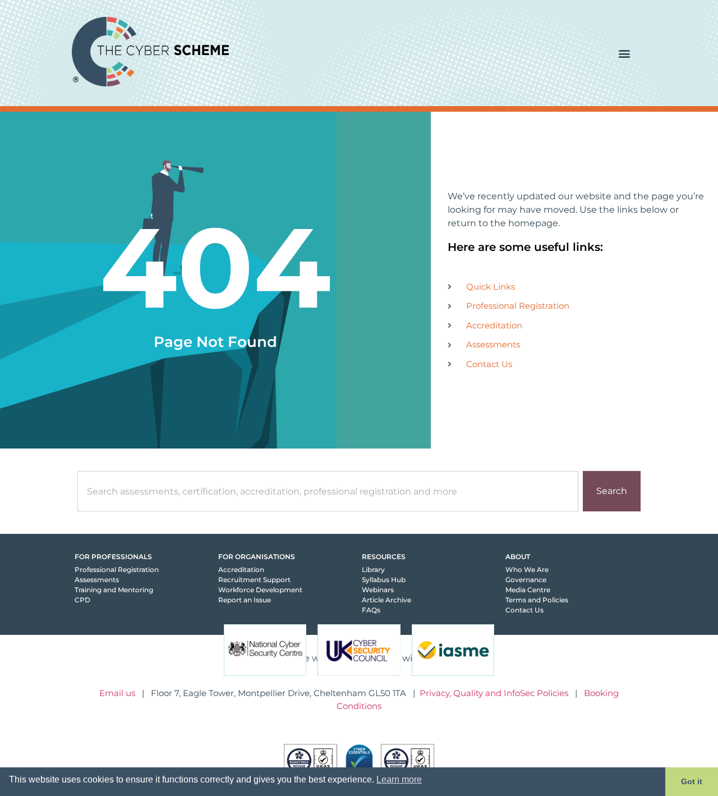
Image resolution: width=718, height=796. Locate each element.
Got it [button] (691, 781)
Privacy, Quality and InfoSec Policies (494, 693)
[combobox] (327, 491)
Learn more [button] (399, 779)
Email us (117, 693)
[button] (624, 53)
